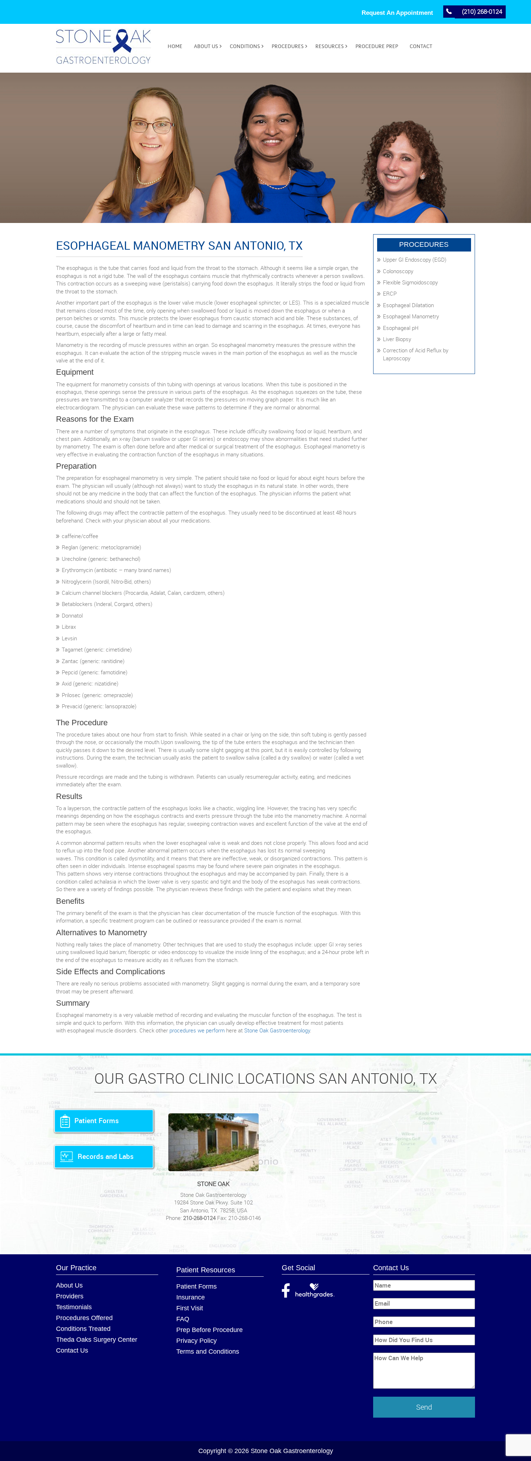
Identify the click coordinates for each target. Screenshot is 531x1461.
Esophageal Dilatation (408, 305)
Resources (329, 46)
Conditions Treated (83, 1328)
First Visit (189, 1308)
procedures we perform (197, 1030)
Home (175, 46)
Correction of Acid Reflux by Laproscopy (415, 354)
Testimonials (74, 1307)
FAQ (182, 1319)
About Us (206, 46)
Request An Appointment (397, 12)
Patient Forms (196, 1286)
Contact (421, 46)
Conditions (245, 46)
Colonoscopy (398, 271)
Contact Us (72, 1350)
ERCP (390, 293)
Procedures (288, 46)
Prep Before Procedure (209, 1329)
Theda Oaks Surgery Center (96, 1339)
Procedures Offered (84, 1318)
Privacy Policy (196, 1340)
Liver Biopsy (397, 339)
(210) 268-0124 (482, 11)
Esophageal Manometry (411, 316)
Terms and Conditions (207, 1351)
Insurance (190, 1297)
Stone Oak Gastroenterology (277, 1030)
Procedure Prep (376, 46)
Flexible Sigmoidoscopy (410, 282)
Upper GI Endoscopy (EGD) (414, 259)
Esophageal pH (401, 327)
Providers (69, 1296)
